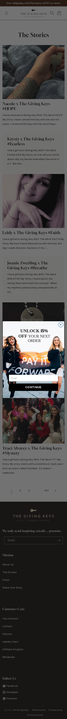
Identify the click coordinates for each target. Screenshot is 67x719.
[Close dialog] (60, 324)
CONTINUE (33, 387)
